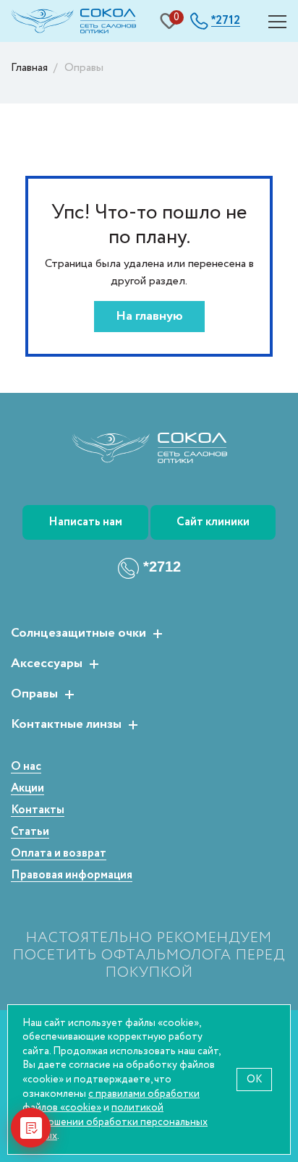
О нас (26, 767)
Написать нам (85, 522)
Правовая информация (71, 876)
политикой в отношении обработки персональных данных (115, 1121)
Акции (27, 789)
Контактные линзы (66, 725)
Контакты (37, 811)
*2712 (162, 566)
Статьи (30, 832)
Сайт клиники (213, 522)
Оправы (34, 695)
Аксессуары (46, 664)
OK (254, 1079)
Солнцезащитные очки (78, 634)
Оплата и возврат (58, 854)
